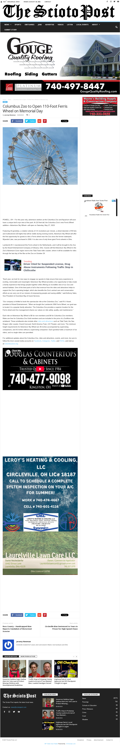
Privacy (89, 740)
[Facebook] (107, 1)
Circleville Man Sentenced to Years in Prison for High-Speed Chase (61, 627)
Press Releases (87, 709)
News (6, 24)
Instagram (46, 341)
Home (4, 99)
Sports (18, 24)
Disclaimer (80, 740)
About (95, 24)
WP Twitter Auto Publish (51, 743)
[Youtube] (118, 1)
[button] (116, 27)
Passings (85, 702)
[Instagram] (110, 1)
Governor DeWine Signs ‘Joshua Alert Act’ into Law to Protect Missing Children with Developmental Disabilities (14, 682)
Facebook (37, 341)
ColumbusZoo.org (11, 344)
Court (84, 716)
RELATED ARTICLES (11, 656)
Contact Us (109, 740)
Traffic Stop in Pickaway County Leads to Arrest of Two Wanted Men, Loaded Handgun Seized (40, 681)
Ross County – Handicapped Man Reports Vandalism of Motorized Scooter (17, 628)
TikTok (62, 341)
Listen (70, 24)
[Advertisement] (40, 201)
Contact (48, 2)
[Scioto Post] (60, 12)
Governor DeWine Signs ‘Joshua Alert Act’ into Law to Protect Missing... (66, 701)
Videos (61, 24)
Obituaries (29, 24)
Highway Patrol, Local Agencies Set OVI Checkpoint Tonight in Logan (65, 681)
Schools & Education (89, 705)
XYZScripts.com (70, 743)
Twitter (53, 341)
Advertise (49, 24)
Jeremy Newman (10, 115)
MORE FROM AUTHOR (28, 656)
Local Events (82, 24)
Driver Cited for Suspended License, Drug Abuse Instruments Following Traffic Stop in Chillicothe (48, 267)
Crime (84, 712)
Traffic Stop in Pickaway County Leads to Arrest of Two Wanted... (65, 713)
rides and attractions (45, 321)
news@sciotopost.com (18, 707)
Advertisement (98, 740)
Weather (85, 719)
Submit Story (10, 30)
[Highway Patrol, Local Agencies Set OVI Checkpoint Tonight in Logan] (66, 669)
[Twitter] (114, 1)
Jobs (40, 24)
